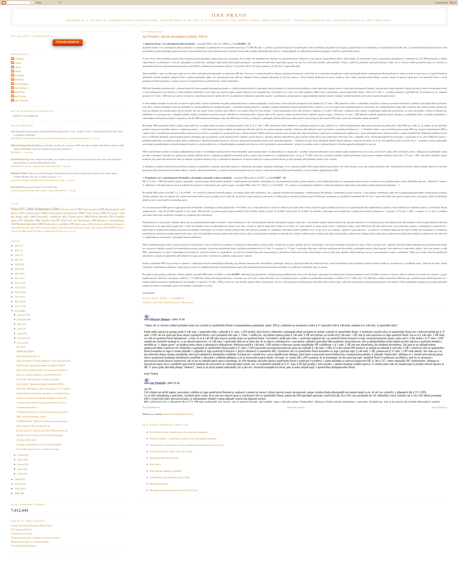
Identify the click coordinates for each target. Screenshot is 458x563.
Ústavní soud (67, 209)
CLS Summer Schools (21, 529)
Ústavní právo (90, 209)
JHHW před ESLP (25, 351)
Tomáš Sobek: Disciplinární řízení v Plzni (170, 477)
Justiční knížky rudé (26, 439)
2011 (17, 306)
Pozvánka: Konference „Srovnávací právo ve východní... (44, 388)
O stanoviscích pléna (27, 407)
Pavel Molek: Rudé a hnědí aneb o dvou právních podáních (179, 432)
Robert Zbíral (18, 92)
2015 (17, 287)
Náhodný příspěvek (67, 41)
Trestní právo (75, 216)
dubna (20, 459)
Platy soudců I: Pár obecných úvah (33, 425)
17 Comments (176, 298)
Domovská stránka (296, 407)
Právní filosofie (99, 216)
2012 (17, 301)
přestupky (187, 303)
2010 (17, 310)
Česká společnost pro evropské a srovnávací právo (35, 537)
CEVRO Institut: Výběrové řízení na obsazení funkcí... (43, 421)
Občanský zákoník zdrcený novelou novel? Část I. (174, 490)
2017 (17, 278)
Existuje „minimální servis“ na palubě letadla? (39, 444)
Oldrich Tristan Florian (23, 145)
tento (25, 115)
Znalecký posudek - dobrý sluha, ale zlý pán (171, 451)
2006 (17, 493)
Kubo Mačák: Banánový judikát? (166, 470)
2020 (17, 264)
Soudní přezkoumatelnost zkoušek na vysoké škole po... (44, 393)
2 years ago (95, 138)
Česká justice (92, 213)
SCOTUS (112, 227)
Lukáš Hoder (18, 79)
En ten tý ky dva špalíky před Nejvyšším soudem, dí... (43, 430)
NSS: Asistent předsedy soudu (31, 416)
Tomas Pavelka (19, 96)
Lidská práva (32, 213)
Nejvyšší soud (28, 227)
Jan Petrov (17, 67)
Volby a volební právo (45, 231)
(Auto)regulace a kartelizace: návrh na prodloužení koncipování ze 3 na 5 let (187, 445)
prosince (21, 314)
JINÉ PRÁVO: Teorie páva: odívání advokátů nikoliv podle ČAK (35, 166)
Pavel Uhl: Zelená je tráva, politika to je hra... (38, 449)
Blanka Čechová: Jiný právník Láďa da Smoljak (40, 435)
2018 (17, 273)
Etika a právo (27, 231)
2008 (17, 484)
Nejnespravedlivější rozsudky (164, 457)
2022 (17, 255)
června (20, 342)
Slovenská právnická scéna (76, 227)
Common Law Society (21, 533)
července (21, 338)
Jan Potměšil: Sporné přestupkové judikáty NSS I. (41, 384)
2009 (17, 479)
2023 (17, 250)
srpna (20, 333)
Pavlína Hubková (20, 87)
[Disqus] (295, 358)
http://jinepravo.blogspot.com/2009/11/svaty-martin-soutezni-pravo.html (38, 180)
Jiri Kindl (16, 71)
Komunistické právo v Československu (30, 541)
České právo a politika (56, 224)
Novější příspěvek (151, 407)
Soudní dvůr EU (50, 220)
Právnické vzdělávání (49, 216)
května (21, 455)
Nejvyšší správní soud (166, 303)
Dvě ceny (21, 346)
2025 (17, 245)
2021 (17, 259)
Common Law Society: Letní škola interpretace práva (42, 411)
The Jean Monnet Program (23, 545)
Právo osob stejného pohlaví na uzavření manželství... (43, 370)
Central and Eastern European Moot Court (31, 525)
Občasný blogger (20, 83)
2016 (17, 282)
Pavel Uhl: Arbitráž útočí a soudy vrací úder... (38, 379)
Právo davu (155, 464)
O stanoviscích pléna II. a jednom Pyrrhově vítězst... (42, 402)
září (19, 328)
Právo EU (18, 208)
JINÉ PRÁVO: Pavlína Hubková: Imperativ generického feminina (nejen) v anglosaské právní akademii (50, 138)
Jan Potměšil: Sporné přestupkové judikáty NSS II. (175, 36)
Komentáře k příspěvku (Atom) (178, 414)
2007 (17, 488)
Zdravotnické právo (66, 231)
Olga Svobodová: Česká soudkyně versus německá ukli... (44, 360)
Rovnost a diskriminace (111, 220)
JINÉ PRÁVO (229, 15)
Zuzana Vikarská (20, 100)
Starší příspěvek (439, 407)
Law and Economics (79, 220)
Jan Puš (15, 159)
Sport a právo (81, 224)
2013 (17, 296)
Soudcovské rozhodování (62, 213)
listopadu (22, 319)
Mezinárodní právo (27, 224)
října (19, 324)
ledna (20, 473)
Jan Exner (16, 62)
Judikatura (42, 208)
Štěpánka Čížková (20, 173)
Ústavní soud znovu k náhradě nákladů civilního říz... (43, 397)
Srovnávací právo (49, 227)
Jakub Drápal (18, 58)
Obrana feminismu (158, 483)
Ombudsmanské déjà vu (28, 356)
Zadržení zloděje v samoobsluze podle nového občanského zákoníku (183, 438)
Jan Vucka (16, 187)
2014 (17, 292)
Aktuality (29, 220)
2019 (17, 268)
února (20, 469)
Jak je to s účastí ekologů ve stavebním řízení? (39, 374)
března (20, 464)
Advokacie (98, 224)
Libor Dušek (18, 75)
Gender (99, 227)
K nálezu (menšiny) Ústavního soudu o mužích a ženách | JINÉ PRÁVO (38, 190)
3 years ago (71, 190)
